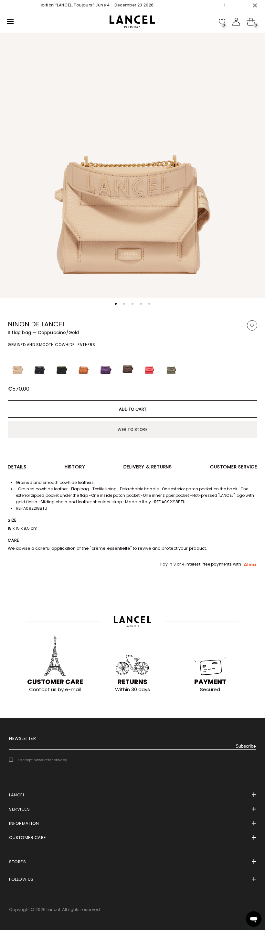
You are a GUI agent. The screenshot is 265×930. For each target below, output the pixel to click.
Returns (132, 682)
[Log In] (236, 22)
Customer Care (55, 682)
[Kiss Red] (149, 366)
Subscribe (246, 746)
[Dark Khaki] (171, 366)
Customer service (233, 467)
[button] (116, 304)
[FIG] (105, 366)
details (17, 467)
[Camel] (83, 366)
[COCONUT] (127, 366)
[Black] (39, 366)
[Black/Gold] (61, 366)
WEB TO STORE (132, 429)
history (75, 467)
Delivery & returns (147, 467)
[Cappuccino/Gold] (17, 366)
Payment (210, 682)
